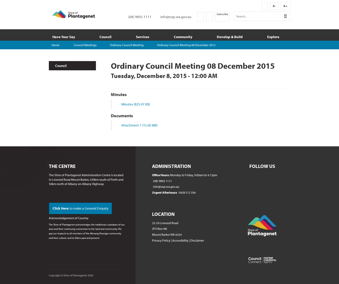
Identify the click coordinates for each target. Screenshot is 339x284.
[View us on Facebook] (200, 16)
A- (274, 6)
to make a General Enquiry (80, 208)
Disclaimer (197, 240)
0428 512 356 (187, 192)
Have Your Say (63, 37)
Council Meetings (85, 45)
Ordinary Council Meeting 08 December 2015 (186, 45)
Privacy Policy (161, 240)
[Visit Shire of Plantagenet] (73, 14)
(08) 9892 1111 (162, 181)
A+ (285, 6)
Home (55, 45)
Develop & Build (230, 37)
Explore (273, 37)
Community (183, 37)
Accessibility (180, 240)
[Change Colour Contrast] (264, 6)
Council (105, 37)
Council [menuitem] (61, 65)
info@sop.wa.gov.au (166, 187)
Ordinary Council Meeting (127, 45)
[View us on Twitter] (209, 16)
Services (142, 37)
